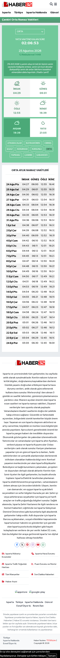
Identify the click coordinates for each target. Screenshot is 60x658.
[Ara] (51, 4)
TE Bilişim (51, 640)
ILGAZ (10, 149)
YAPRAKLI (15, 155)
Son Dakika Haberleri (44, 574)
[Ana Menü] (55, 4)
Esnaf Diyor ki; (23, 606)
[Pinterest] (27, 544)
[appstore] (21, 592)
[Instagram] (32, 544)
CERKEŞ (47, 143)
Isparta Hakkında (36, 12)
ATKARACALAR (14, 143)
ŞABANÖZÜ (42, 155)
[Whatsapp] (43, 544)
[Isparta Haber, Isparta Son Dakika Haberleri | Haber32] (17, 4)
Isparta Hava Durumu (45, 554)
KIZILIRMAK (22, 149)
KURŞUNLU (37, 149)
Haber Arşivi (11, 582)
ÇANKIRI (28, 155)
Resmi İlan (38, 606)
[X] (22, 544)
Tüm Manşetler (12, 574)
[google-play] (37, 592)
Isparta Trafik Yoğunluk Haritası (14, 565)
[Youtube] (38, 544)
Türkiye (18, 12)
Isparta (6, 12)
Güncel (54, 12)
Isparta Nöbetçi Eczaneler (11, 555)
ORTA (49, 149)
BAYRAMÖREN (33, 143)
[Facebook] (17, 544)
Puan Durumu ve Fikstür (46, 564)
